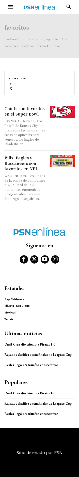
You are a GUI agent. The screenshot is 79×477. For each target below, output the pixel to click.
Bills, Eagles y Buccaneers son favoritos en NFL (21, 163)
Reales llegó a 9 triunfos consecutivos (31, 365)
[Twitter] (11, 88)
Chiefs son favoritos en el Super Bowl (24, 111)
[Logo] (39, 7)
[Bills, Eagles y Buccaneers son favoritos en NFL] (62, 161)
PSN (58, 452)
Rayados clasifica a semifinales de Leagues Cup (38, 354)
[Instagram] (55, 259)
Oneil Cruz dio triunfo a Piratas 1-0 (29, 344)
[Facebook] (11, 83)
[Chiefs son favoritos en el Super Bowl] (62, 112)
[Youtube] (45, 259)
